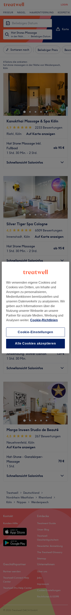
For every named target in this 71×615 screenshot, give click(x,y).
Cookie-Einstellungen (35, 332)
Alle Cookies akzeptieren (35, 343)
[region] (35, 307)
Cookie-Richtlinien (44, 320)
